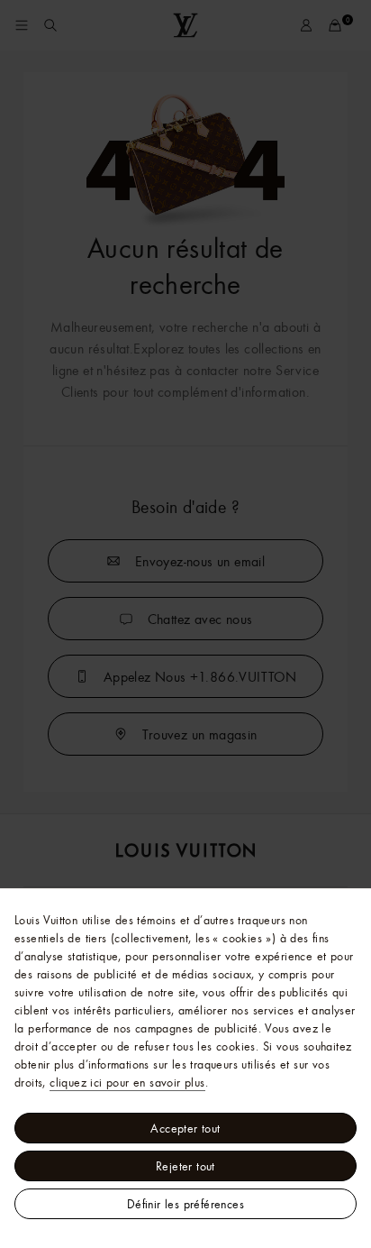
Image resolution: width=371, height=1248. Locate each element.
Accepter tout (185, 1128)
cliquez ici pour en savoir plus (127, 1082)
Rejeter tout (185, 1166)
